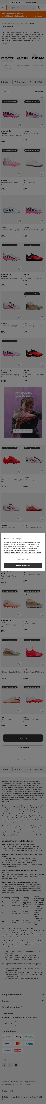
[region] (23, 552)
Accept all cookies (23, 565)
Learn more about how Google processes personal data (22, 553)
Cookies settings (23, 559)
